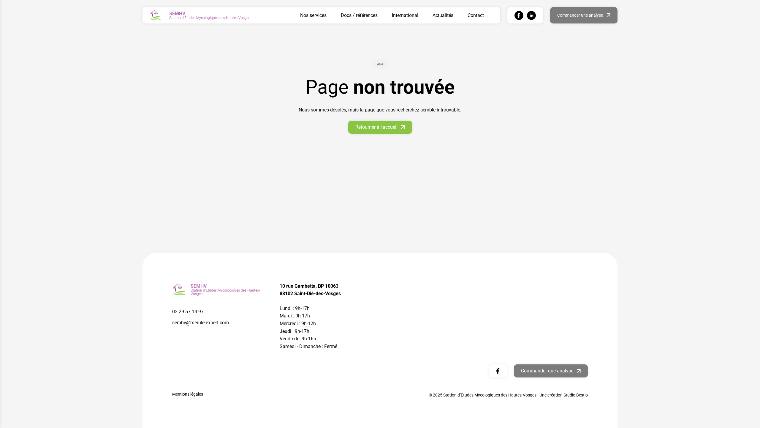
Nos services (313, 15)
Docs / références (359, 15)
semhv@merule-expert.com (200, 322)
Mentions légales (187, 394)
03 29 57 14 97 (188, 311)
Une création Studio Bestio (563, 395)
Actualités (443, 15)
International (405, 15)
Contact (476, 15)
